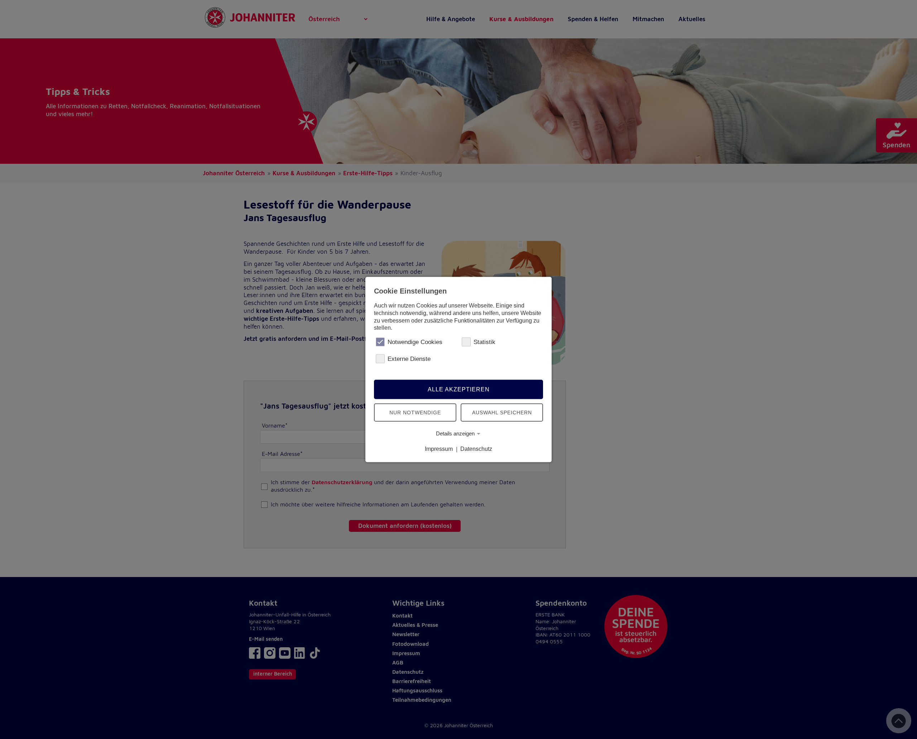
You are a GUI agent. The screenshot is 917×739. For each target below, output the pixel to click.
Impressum (439, 449)
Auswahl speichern (502, 412)
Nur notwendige (415, 412)
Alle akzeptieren (459, 389)
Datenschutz (476, 449)
